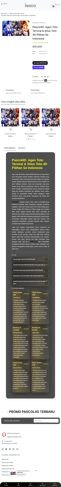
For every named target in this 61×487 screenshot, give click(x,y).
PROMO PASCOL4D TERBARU (31, 412)
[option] (10, 124)
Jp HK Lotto (20, 472)
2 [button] (28, 139)
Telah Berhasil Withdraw (23, 471)
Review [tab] (21, 148)
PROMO (6, 485)
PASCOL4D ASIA (31, 134)
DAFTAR (30, 485)
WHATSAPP (42, 485)
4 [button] (32, 139)
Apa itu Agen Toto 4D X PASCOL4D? (24, 259)
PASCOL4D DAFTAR (10, 134)
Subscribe (53, 421)
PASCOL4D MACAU (8, 475)
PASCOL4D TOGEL (7, 462)
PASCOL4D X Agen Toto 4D (17, 13)
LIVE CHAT (54, 485)
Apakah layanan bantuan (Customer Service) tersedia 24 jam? (30, 282)
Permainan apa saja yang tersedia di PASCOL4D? (28, 270)
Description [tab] (9, 148)
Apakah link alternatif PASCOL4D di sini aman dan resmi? (30, 264)
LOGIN (18, 485)
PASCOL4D (4, 13)
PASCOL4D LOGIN (7, 465)
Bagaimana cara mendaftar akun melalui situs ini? (28, 275)
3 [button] (30, 139)
